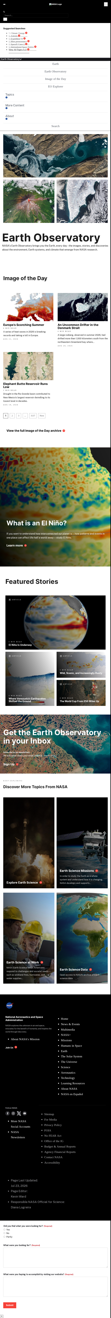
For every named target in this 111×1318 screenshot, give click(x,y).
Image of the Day (55, 79)
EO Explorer (55, 86)
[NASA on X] (19, 1113)
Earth (55, 64)
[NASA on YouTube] (24, 1113)
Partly (9, 1237)
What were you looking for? (21, 1245)
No (7, 1233)
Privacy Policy (50, 755)
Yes (8, 1229)
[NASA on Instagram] (13, 1113)
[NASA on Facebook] (7, 1113)
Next (42, 416)
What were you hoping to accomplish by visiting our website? (38, 1274)
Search (55, 126)
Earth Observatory (55, 71)
